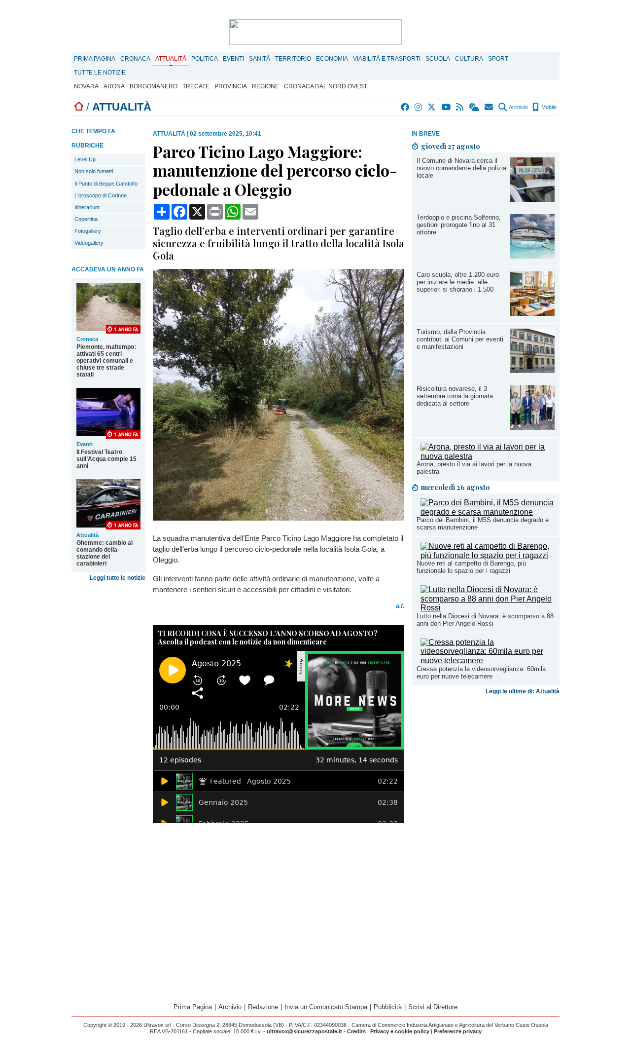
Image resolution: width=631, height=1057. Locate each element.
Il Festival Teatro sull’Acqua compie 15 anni (106, 459)
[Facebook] (405, 107)
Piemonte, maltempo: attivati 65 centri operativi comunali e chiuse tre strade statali (106, 360)
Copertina (86, 219)
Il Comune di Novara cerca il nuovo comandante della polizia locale (461, 168)
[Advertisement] (486, 776)
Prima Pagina (94, 58)
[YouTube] (446, 107)
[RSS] (460, 107)
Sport (498, 58)
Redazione (263, 1007)
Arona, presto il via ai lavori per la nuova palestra (474, 467)
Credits (356, 1031)
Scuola (437, 58)
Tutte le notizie (100, 72)
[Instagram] (419, 107)
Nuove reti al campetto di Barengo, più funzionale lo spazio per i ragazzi (471, 567)
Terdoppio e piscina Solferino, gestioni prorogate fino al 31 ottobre (459, 225)
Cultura (469, 58)
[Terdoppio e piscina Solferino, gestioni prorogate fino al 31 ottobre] (532, 256)
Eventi (233, 58)
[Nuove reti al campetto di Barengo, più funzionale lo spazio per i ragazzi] (488, 555)
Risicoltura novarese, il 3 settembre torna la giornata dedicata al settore (455, 396)
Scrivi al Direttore (432, 1007)
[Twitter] (432, 107)
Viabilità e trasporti (387, 58)
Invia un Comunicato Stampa (325, 1007)
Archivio (518, 107)
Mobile (548, 107)
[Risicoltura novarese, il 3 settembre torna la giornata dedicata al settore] (532, 427)
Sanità (259, 58)
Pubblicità (388, 1007)
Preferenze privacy (458, 1031)
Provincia (230, 86)
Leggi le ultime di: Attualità (523, 691)
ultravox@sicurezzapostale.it (304, 1031)
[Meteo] (474, 107)
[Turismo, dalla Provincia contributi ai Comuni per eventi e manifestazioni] (532, 370)
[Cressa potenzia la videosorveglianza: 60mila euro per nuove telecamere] (488, 660)
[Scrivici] (489, 107)
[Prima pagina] (78, 107)
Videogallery (89, 243)
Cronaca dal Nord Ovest (325, 86)
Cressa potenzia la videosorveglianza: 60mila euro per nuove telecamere (481, 672)
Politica (204, 58)
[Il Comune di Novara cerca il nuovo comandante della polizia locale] (532, 199)
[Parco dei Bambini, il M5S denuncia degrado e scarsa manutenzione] (488, 512)
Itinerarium (87, 207)
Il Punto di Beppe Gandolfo (106, 184)
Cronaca (135, 58)
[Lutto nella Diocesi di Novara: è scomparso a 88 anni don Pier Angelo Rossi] (488, 608)
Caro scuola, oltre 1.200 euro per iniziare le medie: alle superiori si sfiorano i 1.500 (458, 282)
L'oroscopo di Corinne (100, 195)
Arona (114, 86)
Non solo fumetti (93, 171)
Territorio (293, 58)
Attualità (170, 58)
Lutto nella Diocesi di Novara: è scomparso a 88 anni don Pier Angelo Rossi (485, 619)
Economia (332, 58)
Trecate (196, 86)
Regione (265, 86)
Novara (86, 86)
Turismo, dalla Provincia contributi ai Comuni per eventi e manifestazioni (460, 339)
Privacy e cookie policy (399, 1031)
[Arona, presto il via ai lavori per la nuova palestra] (488, 456)
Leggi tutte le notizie (117, 577)
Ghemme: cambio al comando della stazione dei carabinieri (104, 553)
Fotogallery (87, 231)
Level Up (85, 159)
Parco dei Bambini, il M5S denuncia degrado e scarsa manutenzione (483, 523)
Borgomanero (153, 86)
